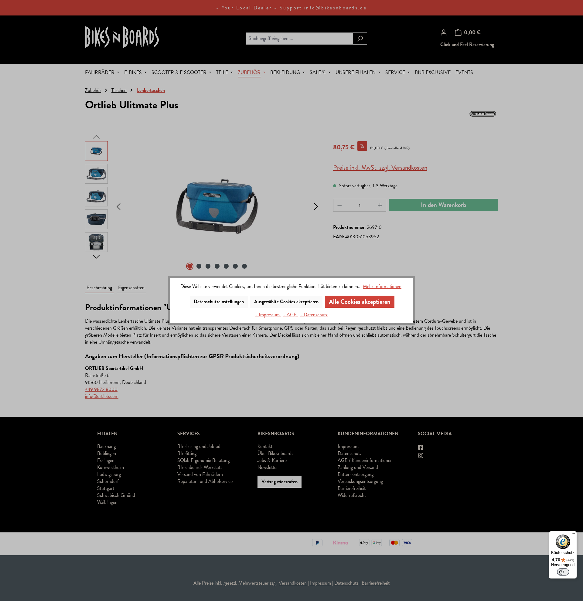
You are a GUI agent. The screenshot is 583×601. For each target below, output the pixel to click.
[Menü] (573, 534)
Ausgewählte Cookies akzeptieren (286, 301)
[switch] (563, 572)
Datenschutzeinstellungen (219, 301)
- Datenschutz (314, 314)
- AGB (290, 314)
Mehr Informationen (382, 286)
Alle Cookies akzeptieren (359, 301)
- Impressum (268, 314)
